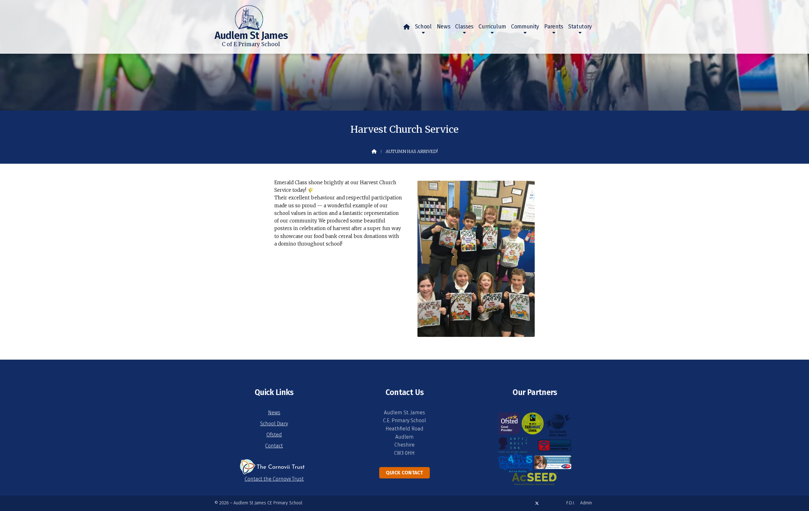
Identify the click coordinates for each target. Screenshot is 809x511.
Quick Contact (404, 473)
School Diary (274, 424)
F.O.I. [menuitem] (570, 503)
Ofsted (274, 435)
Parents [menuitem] (553, 26)
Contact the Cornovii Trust (274, 479)
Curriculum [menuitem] (492, 26)
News (274, 413)
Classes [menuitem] (464, 26)
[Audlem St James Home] (239, 15)
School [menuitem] (423, 26)
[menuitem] (406, 27)
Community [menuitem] (525, 26)
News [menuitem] (443, 26)
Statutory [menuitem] (580, 26)
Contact (274, 446)
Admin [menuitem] (586, 503)
